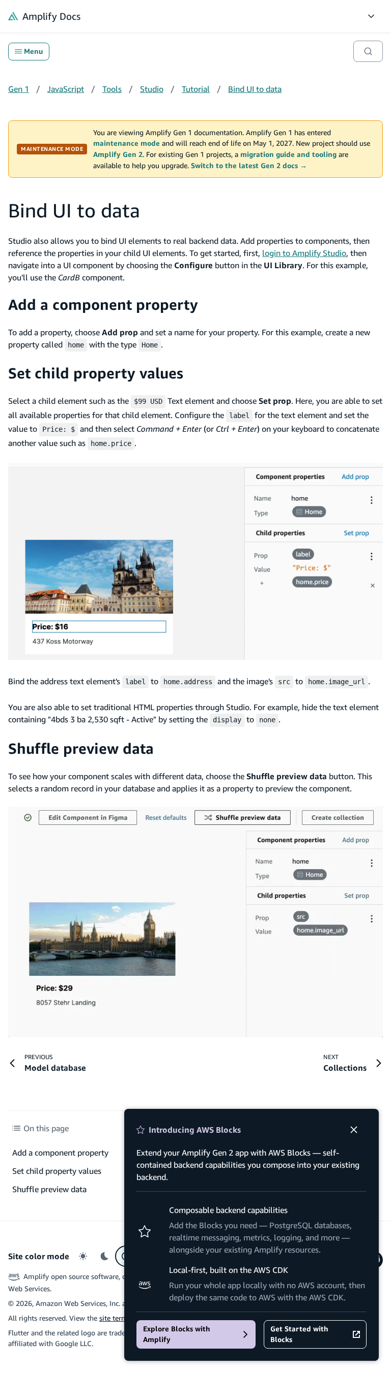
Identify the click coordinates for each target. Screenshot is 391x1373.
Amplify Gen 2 (118, 154)
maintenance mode (126, 143)
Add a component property (103, 304)
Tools (112, 89)
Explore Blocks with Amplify (176, 1334)
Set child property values (95, 373)
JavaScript (65, 89)
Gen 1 (18, 89)
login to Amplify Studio (304, 253)
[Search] (368, 51)
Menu (33, 51)
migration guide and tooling (288, 154)
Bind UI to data (255, 89)
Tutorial (196, 89)
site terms (115, 1318)
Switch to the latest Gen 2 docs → (249, 165)
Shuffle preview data (81, 748)
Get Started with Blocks (299, 1334)
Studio (151, 89)
